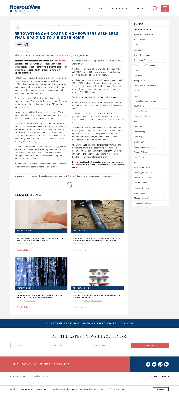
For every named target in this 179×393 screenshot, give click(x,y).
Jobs (136, 121)
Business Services (141, 50)
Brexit (136, 45)
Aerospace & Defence (142, 29)
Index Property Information (93, 301)
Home (88, 8)
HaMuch (29, 51)
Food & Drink (139, 106)
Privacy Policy (34, 376)
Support (139, 8)
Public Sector (139, 157)
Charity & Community (142, 55)
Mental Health (139, 142)
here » (112, 176)
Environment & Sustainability (145, 86)
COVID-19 (137, 70)
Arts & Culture (139, 40)
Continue (161, 389)
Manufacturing (139, 132)
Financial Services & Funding (145, 101)
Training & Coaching (141, 183)
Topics (102, 8)
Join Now (126, 323)
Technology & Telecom (143, 172)
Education (138, 75)
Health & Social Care (142, 116)
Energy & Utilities (140, 80)
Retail (136, 162)
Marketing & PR (140, 137)
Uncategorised (139, 193)
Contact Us (61, 364)
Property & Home (32, 26)
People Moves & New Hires (144, 147)
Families (137, 96)
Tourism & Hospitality (142, 178)
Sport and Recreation (142, 167)
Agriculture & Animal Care (144, 34)
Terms (45, 376)
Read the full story (24, 250)
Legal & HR (138, 126)
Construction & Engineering (144, 65)
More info (121, 389)
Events (136, 91)
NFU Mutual (31, 301)
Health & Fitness (140, 111)
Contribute (120, 8)
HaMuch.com (60, 61)
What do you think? (141, 198)
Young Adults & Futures (143, 203)
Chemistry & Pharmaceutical (145, 60)
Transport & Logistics (142, 188)
